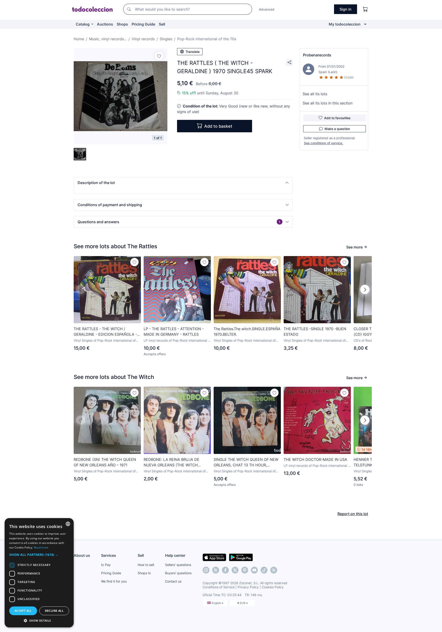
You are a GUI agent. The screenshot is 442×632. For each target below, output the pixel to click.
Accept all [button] (23, 611)
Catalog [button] (83, 24)
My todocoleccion (345, 24)
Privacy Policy (248, 587)
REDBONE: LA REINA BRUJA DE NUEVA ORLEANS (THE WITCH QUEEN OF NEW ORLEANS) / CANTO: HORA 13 (176, 462)
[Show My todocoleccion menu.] (365, 24)
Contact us (173, 581)
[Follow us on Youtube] (254, 570)
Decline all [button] (54, 611)
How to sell (146, 565)
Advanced (266, 9)
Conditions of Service (219, 587)
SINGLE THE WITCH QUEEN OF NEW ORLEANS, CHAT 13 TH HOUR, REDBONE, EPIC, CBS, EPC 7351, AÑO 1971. (247, 462)
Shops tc (144, 573)
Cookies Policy (273, 587)
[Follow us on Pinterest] (244, 570)
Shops (122, 24)
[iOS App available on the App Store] (214, 557)
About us (82, 555)
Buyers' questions (178, 573)
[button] (183, 182)
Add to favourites (337, 118)
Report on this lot (352, 513)
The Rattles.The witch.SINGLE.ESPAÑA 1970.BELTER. (247, 331)
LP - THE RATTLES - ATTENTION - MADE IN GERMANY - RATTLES (174, 331)
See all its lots (315, 94)
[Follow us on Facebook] (225, 570)
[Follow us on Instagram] (206, 570)
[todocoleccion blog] (273, 570)
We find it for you (114, 581)
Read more (41, 547)
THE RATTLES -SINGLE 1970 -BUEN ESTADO (315, 331)
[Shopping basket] (365, 9)
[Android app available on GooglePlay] (241, 557)
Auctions (105, 24)
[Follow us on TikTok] (264, 570)
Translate (193, 52)
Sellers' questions (178, 565)
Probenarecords (317, 55)
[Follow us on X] (235, 570)
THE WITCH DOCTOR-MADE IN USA (315, 459)
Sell (162, 24)
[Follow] (159, 56)
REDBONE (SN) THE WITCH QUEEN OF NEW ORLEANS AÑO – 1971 (105, 462)
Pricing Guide (143, 24)
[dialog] (39, 572)
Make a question (337, 129)
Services (108, 555)
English (217, 603)
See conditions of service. (323, 143)
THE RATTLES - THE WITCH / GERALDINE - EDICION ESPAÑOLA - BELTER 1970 (105, 331)
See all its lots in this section (327, 103)
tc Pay (106, 565)
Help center (175, 555)
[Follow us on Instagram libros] (215, 570)
